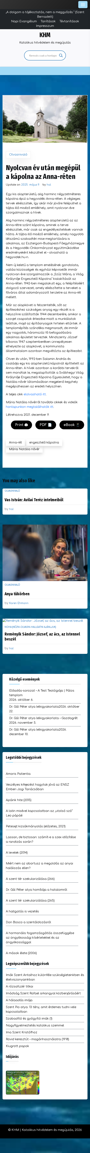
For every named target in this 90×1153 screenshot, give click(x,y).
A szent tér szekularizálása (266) (30, 878)
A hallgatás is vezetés (22, 911)
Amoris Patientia (18, 773)
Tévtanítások (69, 21)
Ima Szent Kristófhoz (21, 1032)
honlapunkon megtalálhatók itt (29, 406)
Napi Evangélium (24, 21)
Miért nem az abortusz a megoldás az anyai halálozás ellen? (39, 866)
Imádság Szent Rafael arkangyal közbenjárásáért (43, 993)
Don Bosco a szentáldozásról (28, 922)
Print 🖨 (21, 425)
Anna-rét (15, 442)
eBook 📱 (72, 425)
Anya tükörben (17, 593)
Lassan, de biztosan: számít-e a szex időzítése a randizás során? (41, 839)
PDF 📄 (46, 425)
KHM (45, 35)
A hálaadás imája (19, 1000)
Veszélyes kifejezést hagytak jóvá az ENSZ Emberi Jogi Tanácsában (37, 787)
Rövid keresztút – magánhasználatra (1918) (37, 1039)
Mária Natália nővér (24, 449)
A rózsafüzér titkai (19, 986)
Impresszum (45, 26)
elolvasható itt (35, 394)
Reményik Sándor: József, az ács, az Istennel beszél (42, 637)
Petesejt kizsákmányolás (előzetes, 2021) (36, 826)
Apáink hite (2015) (18, 800)
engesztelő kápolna (44, 442)
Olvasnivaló (18, 154)
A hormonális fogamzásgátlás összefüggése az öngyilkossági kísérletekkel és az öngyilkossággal (40, 938)
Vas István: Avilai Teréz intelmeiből (34, 499)
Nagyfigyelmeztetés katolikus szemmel (35, 1025)
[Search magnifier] (61, 55)
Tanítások (48, 21)
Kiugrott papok (17, 1046)
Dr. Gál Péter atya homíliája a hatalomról (36, 889)
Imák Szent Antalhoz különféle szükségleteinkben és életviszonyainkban (45, 977)
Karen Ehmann (18, 603)
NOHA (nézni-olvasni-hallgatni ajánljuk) (30, 627)
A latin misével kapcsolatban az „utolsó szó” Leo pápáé (39, 813)
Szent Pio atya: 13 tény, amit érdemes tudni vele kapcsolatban (41, 1009)
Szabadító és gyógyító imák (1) (29, 1018)
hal (49, 184)
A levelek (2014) (17, 852)
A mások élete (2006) (21, 953)
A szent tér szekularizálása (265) (30, 900)
